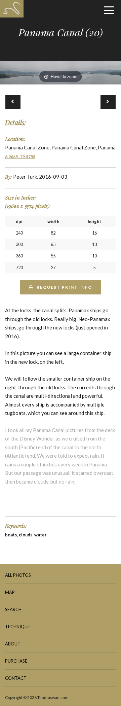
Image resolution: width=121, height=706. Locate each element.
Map (10, 592)
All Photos (18, 575)
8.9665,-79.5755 (20, 156)
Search (13, 609)
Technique (17, 626)
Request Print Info (64, 287)
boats (11, 534)
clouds (25, 534)
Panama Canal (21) (108, 102)
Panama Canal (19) (13, 102)
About (13, 643)
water (40, 534)
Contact (16, 678)
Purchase (16, 661)
